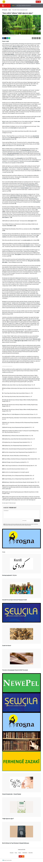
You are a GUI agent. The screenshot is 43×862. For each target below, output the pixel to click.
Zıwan (10, 9)
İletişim (19, 852)
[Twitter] (5, 38)
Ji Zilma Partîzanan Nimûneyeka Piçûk (23, 5)
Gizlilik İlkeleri (24, 852)
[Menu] (37, 2)
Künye (16, 852)
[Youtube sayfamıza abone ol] (20, 856)
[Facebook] (3, 38)
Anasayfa (5, 9)
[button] (35, 38)
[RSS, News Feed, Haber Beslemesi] (23, 856)
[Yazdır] (33, 38)
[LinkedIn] (7, 38)
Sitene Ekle (31, 852)
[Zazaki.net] (4, 1)
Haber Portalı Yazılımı (8, 860)
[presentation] (6, 5)
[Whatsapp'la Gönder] (9, 38)
